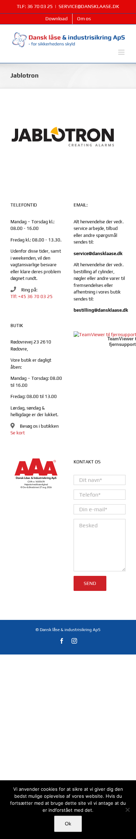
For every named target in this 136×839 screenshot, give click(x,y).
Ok (68, 823)
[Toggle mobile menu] (122, 52)
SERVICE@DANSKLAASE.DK (89, 6)
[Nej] (127, 809)
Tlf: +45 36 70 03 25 (31, 296)
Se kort (17, 432)
